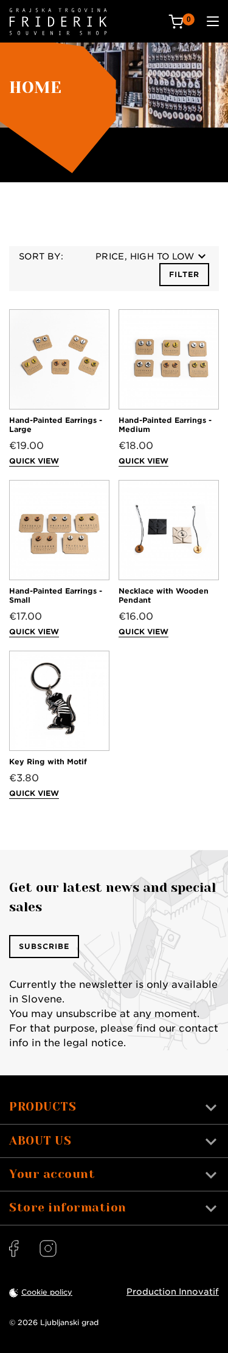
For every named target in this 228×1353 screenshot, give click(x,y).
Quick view (34, 460)
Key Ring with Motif (48, 761)
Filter (184, 274)
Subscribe (44, 946)
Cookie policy (46, 1291)
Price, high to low (144, 256)
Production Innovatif (172, 1291)
